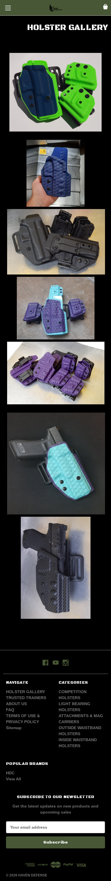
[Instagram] (66, 663)
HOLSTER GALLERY (25, 691)
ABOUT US (16, 703)
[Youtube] (56, 663)
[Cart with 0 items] (105, 7)
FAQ (10, 709)
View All (13, 779)
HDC (10, 773)
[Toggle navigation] (8, 8)
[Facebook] (45, 663)
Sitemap (14, 727)
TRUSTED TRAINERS (26, 697)
